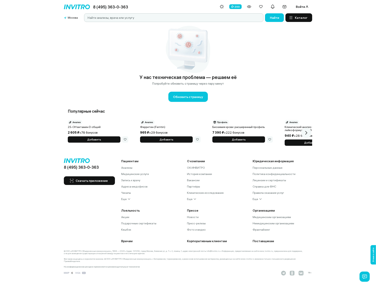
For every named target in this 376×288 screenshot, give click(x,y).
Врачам (127, 241)
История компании (199, 174)
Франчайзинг (261, 229)
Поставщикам (263, 241)
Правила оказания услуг (268, 193)
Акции (125, 217)
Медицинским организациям (272, 217)
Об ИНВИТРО (196, 167)
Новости (193, 217)
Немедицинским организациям (273, 223)
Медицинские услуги (135, 174)
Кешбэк (126, 229)
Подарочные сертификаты (138, 223)
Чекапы (126, 193)
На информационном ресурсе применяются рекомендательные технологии (102, 267)
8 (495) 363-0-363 (110, 7)
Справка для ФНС (264, 186)
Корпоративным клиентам (207, 241)
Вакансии (193, 180)
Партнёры (193, 186)
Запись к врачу (130, 180)
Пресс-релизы (196, 223)
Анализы (126, 167)
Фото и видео (196, 229)
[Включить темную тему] (221, 6)
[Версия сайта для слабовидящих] (249, 6)
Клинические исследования (205, 193)
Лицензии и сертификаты (269, 180)
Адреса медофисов (134, 186)
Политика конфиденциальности (274, 174)
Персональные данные (267, 167)
